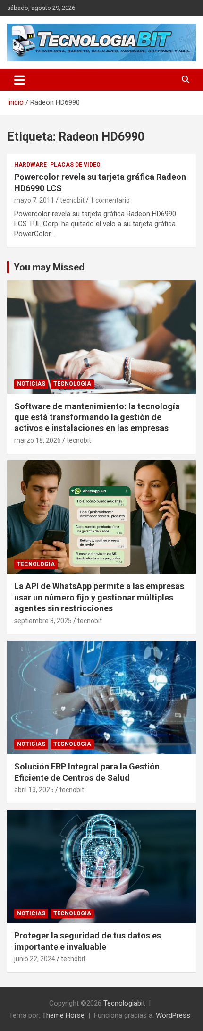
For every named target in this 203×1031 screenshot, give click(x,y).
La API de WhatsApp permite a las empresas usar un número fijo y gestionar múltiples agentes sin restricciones (99, 597)
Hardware (30, 164)
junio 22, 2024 (34, 959)
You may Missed (49, 267)
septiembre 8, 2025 (43, 621)
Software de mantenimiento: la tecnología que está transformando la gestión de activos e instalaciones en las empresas (97, 417)
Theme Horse (63, 1015)
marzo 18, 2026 (37, 440)
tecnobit (72, 200)
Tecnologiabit (124, 1003)
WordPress (173, 1015)
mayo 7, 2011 (34, 200)
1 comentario (110, 200)
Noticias (31, 383)
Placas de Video (75, 164)
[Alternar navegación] (19, 80)
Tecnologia (72, 383)
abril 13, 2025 (34, 790)
